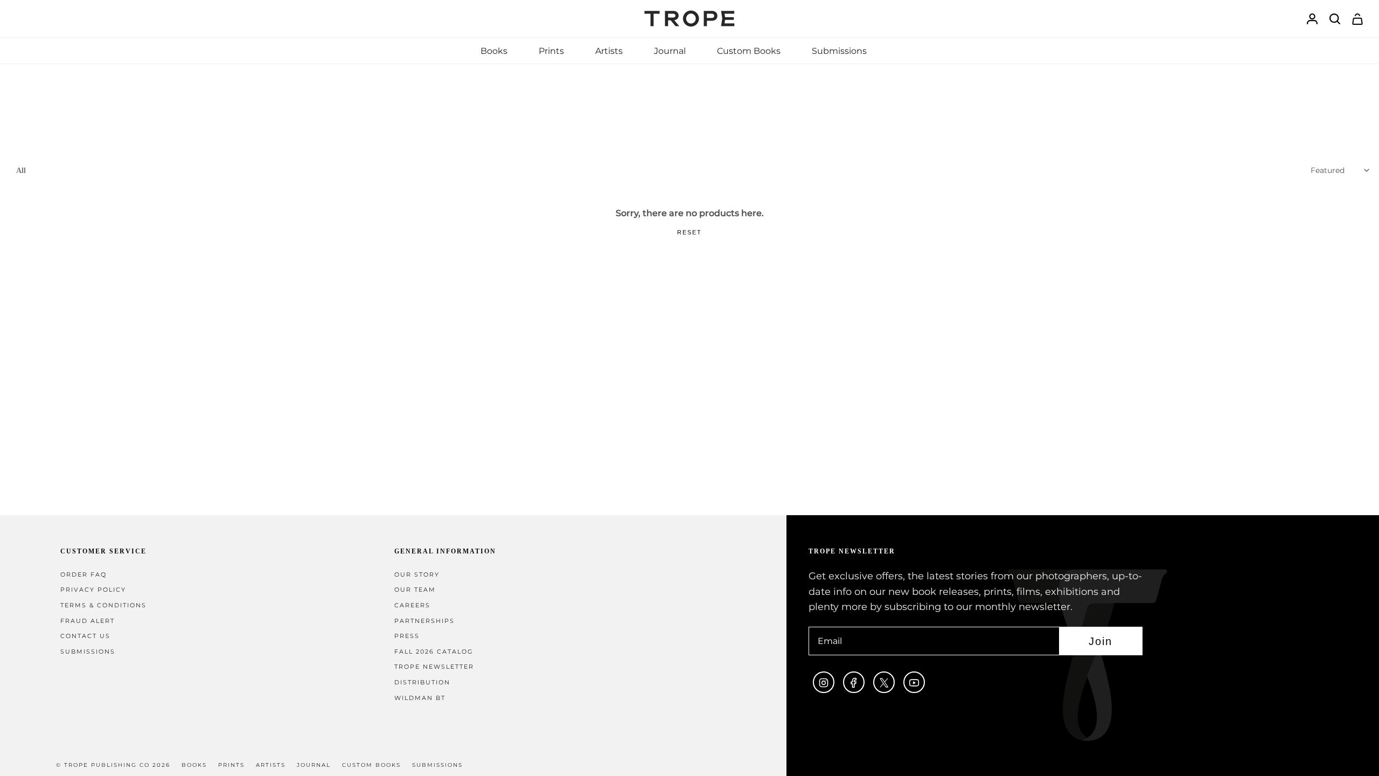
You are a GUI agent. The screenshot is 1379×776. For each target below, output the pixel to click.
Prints (231, 764)
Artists (270, 764)
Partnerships (424, 621)
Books (194, 764)
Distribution (422, 682)
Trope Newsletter (434, 666)
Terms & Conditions (103, 605)
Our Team (415, 589)
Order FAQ (83, 574)
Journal (314, 764)
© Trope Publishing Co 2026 (113, 764)
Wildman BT (419, 698)
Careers (412, 605)
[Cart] (1357, 19)
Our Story (417, 574)
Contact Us (85, 636)
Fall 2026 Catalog (433, 651)
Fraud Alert (87, 621)
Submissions (87, 651)
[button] (494, 51)
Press (407, 636)
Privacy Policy (93, 589)
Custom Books (371, 764)
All (21, 170)
